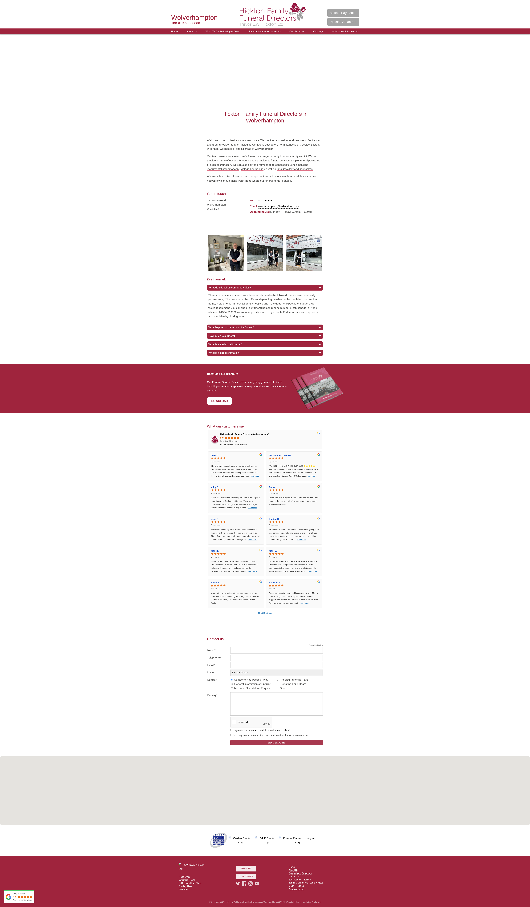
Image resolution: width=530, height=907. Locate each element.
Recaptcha (213, 719)
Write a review (241, 445)
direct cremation (221, 164)
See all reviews (226, 445)
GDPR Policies (296, 886)
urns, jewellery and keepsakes (295, 169)
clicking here (236, 316)
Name (210, 650)
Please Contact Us (343, 22)
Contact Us (294, 876)
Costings (318, 31)
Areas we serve (296, 889)
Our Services (297, 31)
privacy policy (282, 730)
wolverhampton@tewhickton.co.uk (278, 206)
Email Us (246, 868)
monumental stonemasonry (223, 169)
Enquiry (211, 695)
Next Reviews (265, 613)
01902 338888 (185, 23)
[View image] (226, 253)
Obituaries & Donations (345, 31)
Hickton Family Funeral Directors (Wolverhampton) (244, 434)
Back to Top (523, 896)
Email (210, 665)
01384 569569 (228, 312)
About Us (191, 31)
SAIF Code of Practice (300, 879)
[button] (265, 787)
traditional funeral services (274, 160)
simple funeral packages (305, 160)
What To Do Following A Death (223, 31)
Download (219, 400)
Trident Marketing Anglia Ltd (308, 902)
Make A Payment (342, 13)
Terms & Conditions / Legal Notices (306, 882)
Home (174, 31)
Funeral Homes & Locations (265, 31)
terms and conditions (258, 730)
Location (212, 672)
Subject (211, 679)
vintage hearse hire (252, 169)
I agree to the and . (261, 730)
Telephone (213, 657)
